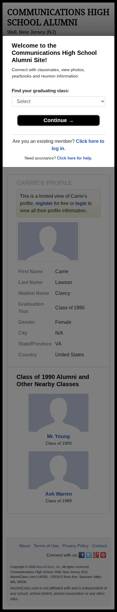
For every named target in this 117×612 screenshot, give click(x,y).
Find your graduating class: (40, 90)
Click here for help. (74, 158)
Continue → (59, 120)
